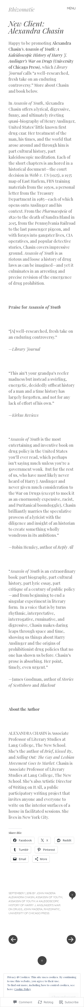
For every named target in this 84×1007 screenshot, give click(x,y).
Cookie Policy (22, 989)
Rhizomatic (21, 9)
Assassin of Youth (49, 897)
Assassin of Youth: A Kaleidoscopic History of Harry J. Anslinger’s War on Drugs (38, 55)
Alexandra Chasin (21, 897)
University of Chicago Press (29, 913)
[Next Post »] (59, 926)
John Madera (46, 893)
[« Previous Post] (25, 926)
